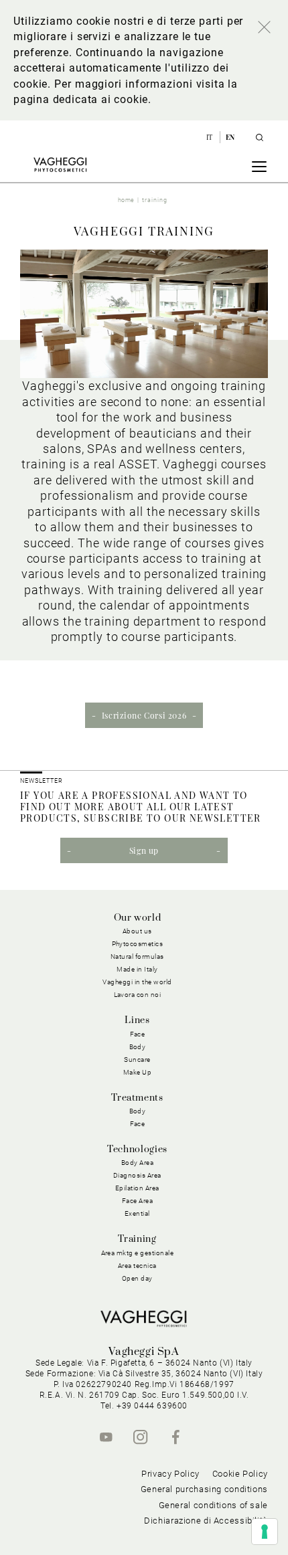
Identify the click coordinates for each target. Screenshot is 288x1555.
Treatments (137, 1098)
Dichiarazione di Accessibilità (206, 1521)
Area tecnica (137, 1265)
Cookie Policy (240, 1474)
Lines (137, 1020)
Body (137, 1111)
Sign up (144, 850)
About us (137, 931)
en (230, 137)
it (210, 137)
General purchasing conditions (204, 1489)
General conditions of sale (213, 1505)
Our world (137, 918)
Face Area (137, 1200)
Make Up (137, 1072)
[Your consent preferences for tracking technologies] (264, 1531)
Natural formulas (137, 956)
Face (137, 1123)
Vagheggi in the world (137, 982)
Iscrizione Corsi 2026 (144, 715)
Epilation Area (137, 1188)
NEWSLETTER (41, 781)
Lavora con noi (137, 994)
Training (137, 1239)
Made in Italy (137, 969)
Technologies (137, 1150)
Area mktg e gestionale (137, 1253)
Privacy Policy (170, 1474)
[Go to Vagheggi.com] (60, 164)
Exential (137, 1213)
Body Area (137, 1162)
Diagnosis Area (137, 1175)
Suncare (137, 1059)
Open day (137, 1278)
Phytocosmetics (137, 943)
